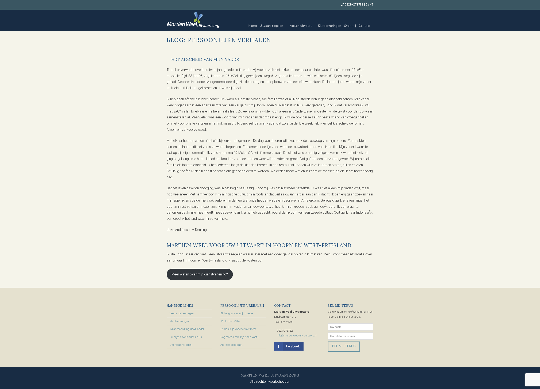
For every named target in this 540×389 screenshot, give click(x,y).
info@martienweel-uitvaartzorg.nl (297, 335)
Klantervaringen (179, 321)
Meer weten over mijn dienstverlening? (199, 274)
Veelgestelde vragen (182, 313)
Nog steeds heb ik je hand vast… (239, 337)
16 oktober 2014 (229, 321)
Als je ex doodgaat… (232, 344)
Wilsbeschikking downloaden (187, 329)
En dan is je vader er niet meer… (239, 329)
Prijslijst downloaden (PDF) (186, 337)
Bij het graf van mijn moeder (237, 313)
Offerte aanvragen (181, 344)
